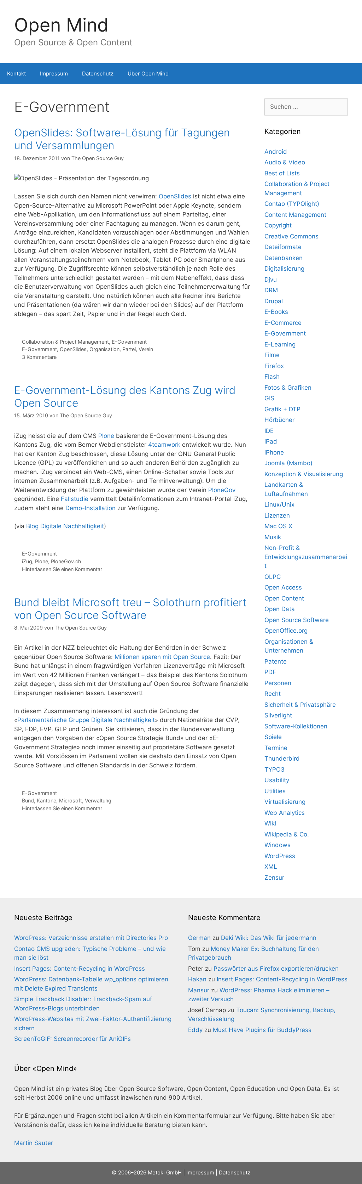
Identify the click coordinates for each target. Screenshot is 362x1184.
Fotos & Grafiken (287, 387)
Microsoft (70, 800)
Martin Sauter (33, 1142)
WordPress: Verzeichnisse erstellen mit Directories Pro (91, 937)
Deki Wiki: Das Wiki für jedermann (268, 937)
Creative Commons (291, 236)
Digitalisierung (284, 268)
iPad (270, 441)
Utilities (275, 791)
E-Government (129, 342)
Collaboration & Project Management (65, 342)
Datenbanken (283, 257)
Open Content (284, 598)
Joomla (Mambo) (288, 463)
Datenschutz (97, 73)
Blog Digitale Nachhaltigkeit (65, 526)
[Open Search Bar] (351, 73)
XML (270, 866)
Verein (146, 349)
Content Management (295, 214)
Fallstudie (74, 498)
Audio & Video (284, 162)
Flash (272, 376)
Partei (129, 349)
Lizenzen (277, 515)
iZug (27, 561)
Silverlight (278, 715)
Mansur (198, 990)
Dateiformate (283, 246)
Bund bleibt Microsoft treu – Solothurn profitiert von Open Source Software (130, 608)
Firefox (274, 366)
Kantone (46, 800)
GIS (269, 398)
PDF (270, 672)
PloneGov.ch (66, 561)
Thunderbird (282, 758)
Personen (277, 683)
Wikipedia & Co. (286, 834)
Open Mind (61, 25)
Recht (272, 693)
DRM (271, 290)
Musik (272, 537)
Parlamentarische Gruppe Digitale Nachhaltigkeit (86, 719)
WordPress (279, 855)
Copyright (278, 225)
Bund (28, 800)
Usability (276, 780)
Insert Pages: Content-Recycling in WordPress (79, 968)
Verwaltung (98, 800)
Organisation (104, 349)
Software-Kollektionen (295, 726)
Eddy (195, 1029)
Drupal (273, 301)
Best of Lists (282, 173)
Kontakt (16, 73)
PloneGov (221, 490)
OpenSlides (175, 196)
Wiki (270, 823)
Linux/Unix (279, 504)
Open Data (279, 609)
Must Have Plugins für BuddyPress (262, 1029)
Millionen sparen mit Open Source (162, 656)
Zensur (274, 877)
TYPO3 (274, 769)
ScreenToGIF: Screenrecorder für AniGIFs (72, 1038)
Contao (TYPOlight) (291, 203)
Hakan (197, 979)
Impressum (54, 73)
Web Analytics (284, 812)
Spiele (273, 736)
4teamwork (164, 444)
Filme (272, 355)
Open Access (283, 587)
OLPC (272, 576)
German (199, 937)
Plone (106, 435)
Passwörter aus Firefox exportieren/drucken (276, 968)
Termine (275, 747)
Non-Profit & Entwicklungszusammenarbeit (305, 556)
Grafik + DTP (282, 409)
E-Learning (280, 344)
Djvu (270, 279)
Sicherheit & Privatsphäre (300, 704)
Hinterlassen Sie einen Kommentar (62, 569)
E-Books (276, 311)
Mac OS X (278, 526)
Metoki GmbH (165, 1172)
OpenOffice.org (286, 630)
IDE (269, 430)
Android (275, 151)
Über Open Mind (148, 73)
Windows (277, 844)
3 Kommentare (39, 357)
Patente (275, 661)
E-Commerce (283, 322)
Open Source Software (296, 620)
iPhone (274, 452)
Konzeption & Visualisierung (303, 474)
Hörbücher (279, 419)
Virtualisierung (284, 801)
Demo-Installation (90, 508)
